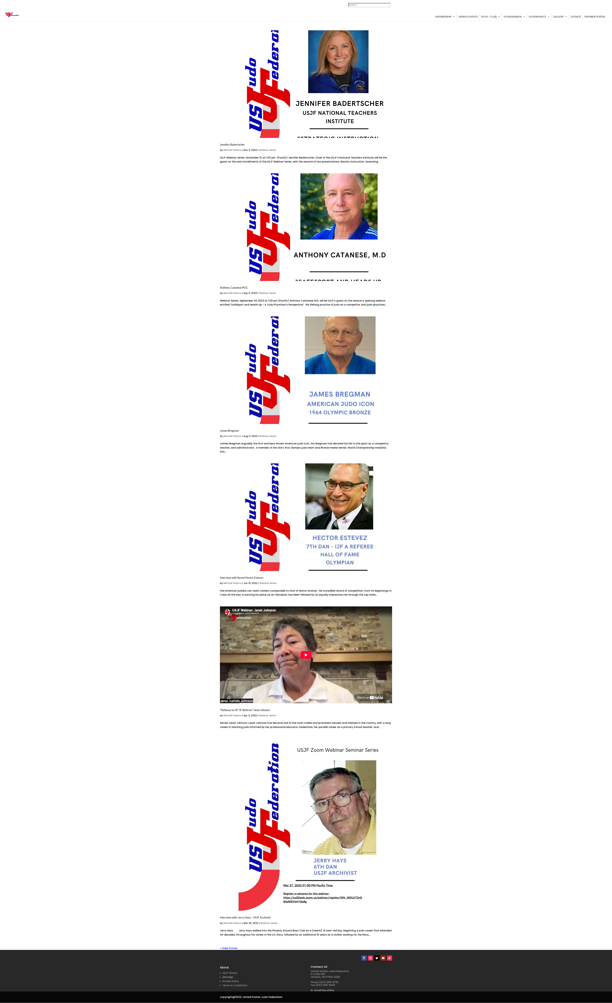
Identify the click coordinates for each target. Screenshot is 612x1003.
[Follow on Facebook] (364, 958)
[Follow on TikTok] (389, 958)
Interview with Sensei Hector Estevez (241, 577)
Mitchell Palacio (232, 150)
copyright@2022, (231, 997)
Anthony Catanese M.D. (234, 287)
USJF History (229, 973)
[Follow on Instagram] (370, 958)
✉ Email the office (322, 990)
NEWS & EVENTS (468, 16)
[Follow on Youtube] (383, 958)
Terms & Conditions (234, 985)
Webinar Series (267, 150)
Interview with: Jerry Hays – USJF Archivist (245, 917)
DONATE (576, 16)
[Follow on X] (376, 958)
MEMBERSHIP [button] (443, 16)
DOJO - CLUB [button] (489, 16)
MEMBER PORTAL (594, 16)
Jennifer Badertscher (232, 144)
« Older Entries (228, 948)
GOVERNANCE (537, 16)
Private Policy (230, 981)
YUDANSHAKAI (512, 16)
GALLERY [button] (558, 16)
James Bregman (229, 430)
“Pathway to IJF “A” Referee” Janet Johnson (245, 710)
